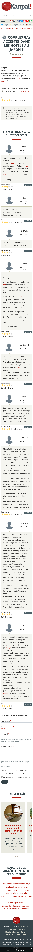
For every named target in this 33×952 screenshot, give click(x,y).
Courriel (5, 734)
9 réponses (16, 54)
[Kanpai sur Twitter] (21, 21)
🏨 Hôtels (29, 25)
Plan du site (21, 935)
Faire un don (11, 929)
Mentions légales (12, 932)
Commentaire (7, 747)
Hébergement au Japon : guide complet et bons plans (13, 829)
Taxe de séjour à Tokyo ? (16, 903)
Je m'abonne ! (26, 8)
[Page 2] (15, 856)
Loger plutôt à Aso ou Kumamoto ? (16, 887)
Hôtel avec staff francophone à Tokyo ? (16, 884)
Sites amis (10, 935)
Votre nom (6, 721)
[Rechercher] (30, 15)
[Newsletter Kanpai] (14, 21)
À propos (24, 927)
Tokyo (23, 297)
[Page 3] (17, 856)
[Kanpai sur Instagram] (24, 21)
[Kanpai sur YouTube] (27, 21)
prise (5, 174)
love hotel (20, 367)
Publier (5, 782)
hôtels (18, 78)
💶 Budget (4, 25)
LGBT (27, 166)
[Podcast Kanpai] (30, 21)
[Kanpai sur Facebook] (18, 21)
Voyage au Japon (12, 28)
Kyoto (13, 163)
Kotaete (3, 28)
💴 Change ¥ (14, 25)
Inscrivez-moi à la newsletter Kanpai (16, 777)
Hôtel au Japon (24, 91)
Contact (24, 932)
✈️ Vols (21, 25)
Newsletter (22, 929)
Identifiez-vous (16, 727)
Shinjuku (6, 693)
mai (4, 285)
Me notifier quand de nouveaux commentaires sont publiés (15, 772)
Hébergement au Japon (25, 28)
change (8, 648)
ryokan (4, 81)
